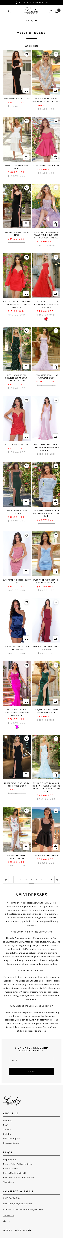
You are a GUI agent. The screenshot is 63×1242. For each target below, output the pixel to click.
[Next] (57, 879)
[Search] (9, 11)
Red (46, 319)
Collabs (7, 1134)
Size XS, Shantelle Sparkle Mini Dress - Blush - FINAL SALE (46, 100)
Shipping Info (9, 1159)
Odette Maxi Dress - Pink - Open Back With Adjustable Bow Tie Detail (46, 447)
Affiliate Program (11, 1138)
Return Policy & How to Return (18, 1164)
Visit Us (6, 1221)
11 (52, 880)
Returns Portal (10, 1168)
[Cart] (56, 11)
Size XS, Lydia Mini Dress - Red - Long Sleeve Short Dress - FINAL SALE (17, 304)
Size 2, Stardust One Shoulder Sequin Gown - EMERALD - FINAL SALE (16, 378)
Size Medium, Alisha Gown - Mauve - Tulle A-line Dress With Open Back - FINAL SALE (46, 235)
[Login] (51, 11)
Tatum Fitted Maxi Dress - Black (17, 233)
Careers (7, 1129)
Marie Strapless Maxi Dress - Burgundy (46, 648)
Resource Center (11, 1143)
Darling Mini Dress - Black (46, 855)
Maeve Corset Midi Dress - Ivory (17, 166)
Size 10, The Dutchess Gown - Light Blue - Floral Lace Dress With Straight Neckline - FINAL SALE (46, 787)
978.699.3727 (13, 1198)
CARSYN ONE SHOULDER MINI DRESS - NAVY (16, 648)
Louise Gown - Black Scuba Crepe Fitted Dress (16, 784)
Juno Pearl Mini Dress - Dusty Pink (17, 581)
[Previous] (6, 879)
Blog (5, 1125)
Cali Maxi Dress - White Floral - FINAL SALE (17, 856)
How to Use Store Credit (14, 1173)
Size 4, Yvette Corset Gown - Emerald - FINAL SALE (46, 711)
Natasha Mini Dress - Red (16, 445)
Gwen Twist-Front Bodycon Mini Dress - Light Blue (46, 581)
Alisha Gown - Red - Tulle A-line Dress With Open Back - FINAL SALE (46, 304)
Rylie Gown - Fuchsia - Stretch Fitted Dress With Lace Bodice (17, 712)
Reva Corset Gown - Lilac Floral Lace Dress (46, 376)
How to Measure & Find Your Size (19, 1177)
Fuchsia (17, 727)
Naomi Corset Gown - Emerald (17, 511)
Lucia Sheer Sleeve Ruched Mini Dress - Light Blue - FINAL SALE (46, 513)
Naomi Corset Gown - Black (17, 99)
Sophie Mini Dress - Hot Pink (46, 165)
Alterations (8, 1182)
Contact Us (8, 1215)
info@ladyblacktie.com (20, 1203)
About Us (7, 1120)
